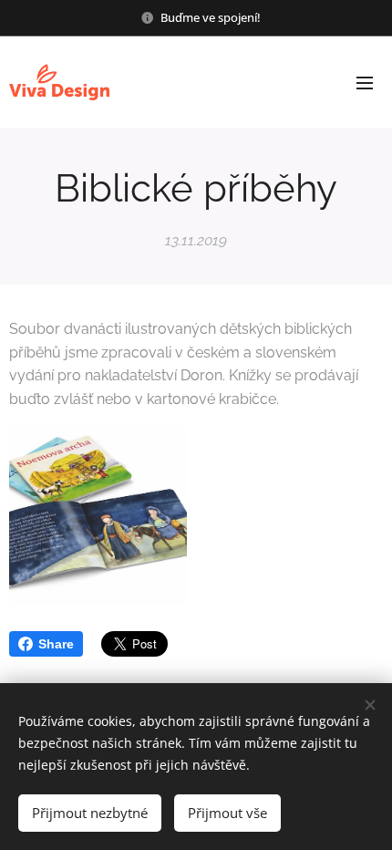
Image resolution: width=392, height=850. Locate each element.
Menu (364, 82)
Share (56, 644)
